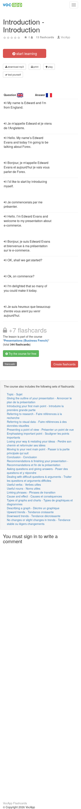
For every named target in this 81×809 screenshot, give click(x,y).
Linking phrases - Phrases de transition (31, 492)
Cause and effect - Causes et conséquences (34, 496)
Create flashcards (64, 364)
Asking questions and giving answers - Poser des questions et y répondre (37, 471)
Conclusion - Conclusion (22, 457)
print (35, 66)
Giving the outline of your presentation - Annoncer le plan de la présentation (39, 400)
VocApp (65, 37)
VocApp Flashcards (15, 803)
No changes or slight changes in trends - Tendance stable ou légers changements (38, 522)
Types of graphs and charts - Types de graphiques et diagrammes (40, 502)
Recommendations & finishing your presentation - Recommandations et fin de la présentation (37, 463)
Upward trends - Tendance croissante (30, 512)
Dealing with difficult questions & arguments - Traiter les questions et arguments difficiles (39, 479)
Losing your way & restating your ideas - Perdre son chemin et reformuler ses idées (39, 443)
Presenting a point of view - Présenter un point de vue (40, 429)
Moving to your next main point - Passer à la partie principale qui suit (38, 451)
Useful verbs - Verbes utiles (24, 484)
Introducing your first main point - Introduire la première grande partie (35, 408)
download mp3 (15, 66)
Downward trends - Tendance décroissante (33, 516)
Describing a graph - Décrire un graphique (33, 508)
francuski (10, 364)
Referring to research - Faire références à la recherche (34, 416)
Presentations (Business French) (26, 340)
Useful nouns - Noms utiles (23, 488)
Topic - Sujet (14, 394)
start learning (26, 53)
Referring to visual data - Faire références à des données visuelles (37, 424)
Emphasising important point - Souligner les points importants (38, 435)
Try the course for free (22, 354)
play (50, 66)
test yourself (14, 74)
